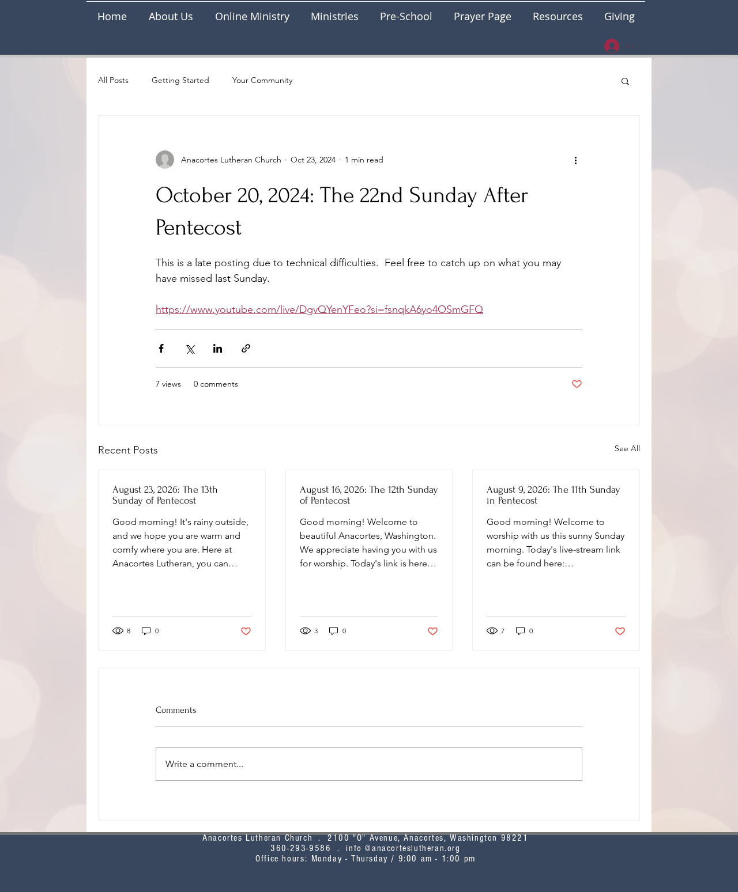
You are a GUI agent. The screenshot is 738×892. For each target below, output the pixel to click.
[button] (334, 11)
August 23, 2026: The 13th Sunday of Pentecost (165, 495)
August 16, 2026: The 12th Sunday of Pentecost (369, 495)
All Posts (113, 80)
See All (627, 448)
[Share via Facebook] (161, 348)
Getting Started (180, 80)
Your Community (262, 80)
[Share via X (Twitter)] (189, 348)
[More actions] (575, 160)
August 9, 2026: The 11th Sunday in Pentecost (553, 495)
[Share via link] (245, 348)
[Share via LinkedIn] (217, 348)
